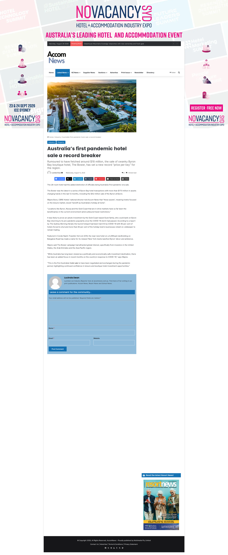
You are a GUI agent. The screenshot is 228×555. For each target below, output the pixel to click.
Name (51, 328)
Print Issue (125, 72)
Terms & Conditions (116, 544)
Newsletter (139, 72)
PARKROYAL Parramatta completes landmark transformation (106, 44)
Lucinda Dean (56, 173)
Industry (58, 137)
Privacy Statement (131, 544)
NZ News (75, 72)
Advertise (114, 72)
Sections (101, 72)
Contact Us (94, 544)
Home (51, 72)
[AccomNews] (56, 57)
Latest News (62, 72)
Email (51, 338)
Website (96, 338)
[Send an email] (62, 173)
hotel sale (74, 263)
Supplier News (89, 72)
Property (61, 142)
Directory (150, 72)
